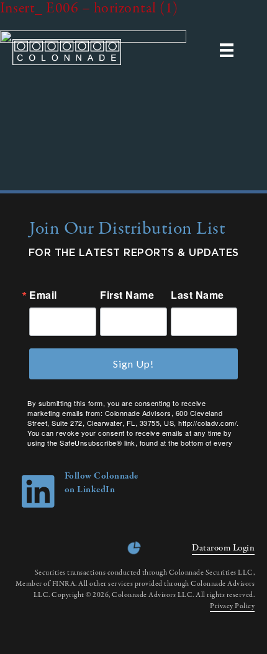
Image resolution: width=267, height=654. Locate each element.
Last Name (197, 295)
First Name (127, 295)
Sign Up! (133, 363)
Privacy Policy (232, 606)
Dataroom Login (223, 548)
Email (43, 295)
